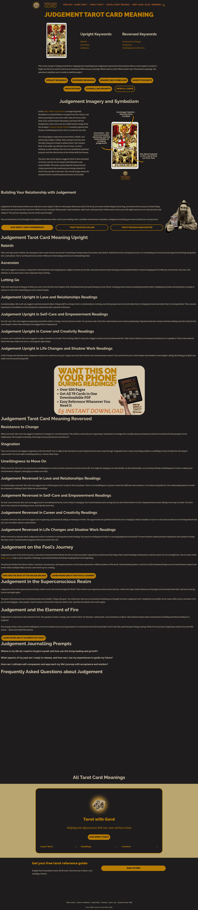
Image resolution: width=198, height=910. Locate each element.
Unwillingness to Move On (133, 48)
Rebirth (83, 42)
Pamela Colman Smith (59, 127)
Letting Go (84, 48)
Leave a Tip (112, 902)
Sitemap (104, 902)
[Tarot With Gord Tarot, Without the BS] (45, 5)
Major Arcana (6, 558)
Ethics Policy (70, 902)
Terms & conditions (83, 902)
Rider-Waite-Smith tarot (54, 111)
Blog (147, 5)
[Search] (164, 5)
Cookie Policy (95, 902)
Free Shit (68, 5)
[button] (88, 4)
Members (156, 5)
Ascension (84, 45)
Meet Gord (138, 5)
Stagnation (127, 45)
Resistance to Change (131, 42)
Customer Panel (122, 902)
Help (130, 902)
